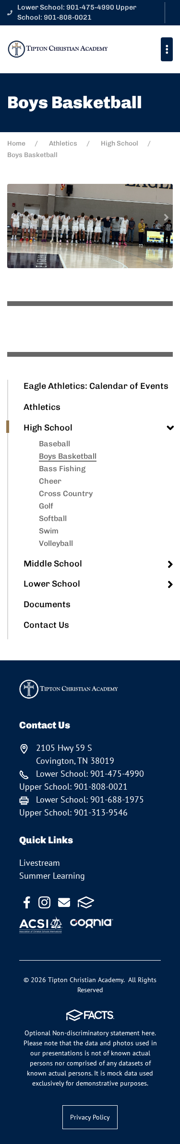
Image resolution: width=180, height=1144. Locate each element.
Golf (46, 505)
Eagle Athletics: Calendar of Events (96, 386)
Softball (53, 518)
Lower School (52, 583)
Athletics (42, 407)
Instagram (44, 902)
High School (48, 427)
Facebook (27, 902)
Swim (49, 530)
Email (64, 902)
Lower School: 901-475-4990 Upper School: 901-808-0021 (76, 12)
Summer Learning (52, 875)
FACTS (86, 902)
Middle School (53, 563)
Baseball (54, 443)
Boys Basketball (67, 456)
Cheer (50, 481)
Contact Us (46, 625)
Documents (47, 604)
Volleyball (56, 543)
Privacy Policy (90, 1117)
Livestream (39, 862)
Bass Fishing (62, 468)
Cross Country (66, 493)
